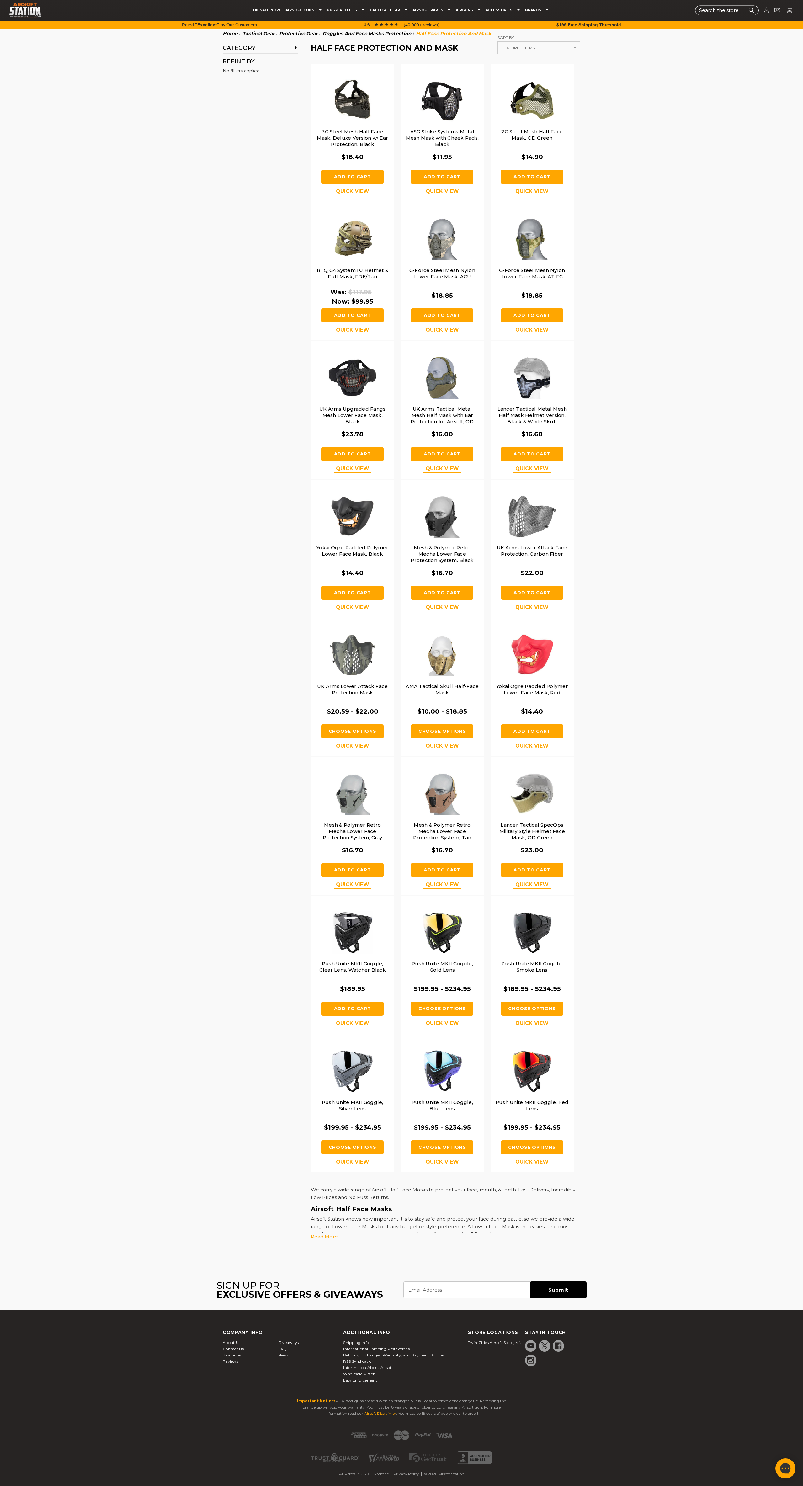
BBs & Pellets (342, 10)
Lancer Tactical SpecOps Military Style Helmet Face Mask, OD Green (532, 831)
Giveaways (288, 1342)
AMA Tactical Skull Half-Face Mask (442, 689)
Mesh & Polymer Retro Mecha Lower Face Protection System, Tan (442, 831)
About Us (231, 1342)
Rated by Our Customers (219, 24)
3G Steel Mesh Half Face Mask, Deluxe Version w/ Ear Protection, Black (352, 138)
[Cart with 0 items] (787, 10)
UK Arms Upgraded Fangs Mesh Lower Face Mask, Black (352, 415)
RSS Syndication (358, 1361)
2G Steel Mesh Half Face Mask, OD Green (532, 135)
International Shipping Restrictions (376, 1348)
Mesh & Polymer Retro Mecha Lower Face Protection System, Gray (352, 831)
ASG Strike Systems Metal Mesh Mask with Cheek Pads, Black (442, 138)
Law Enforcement (360, 1380)
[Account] (764, 10)
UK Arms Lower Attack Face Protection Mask (352, 689)
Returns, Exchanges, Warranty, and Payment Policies (393, 1355)
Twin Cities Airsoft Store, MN (495, 1342)
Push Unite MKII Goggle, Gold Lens (442, 967)
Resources (232, 1355)
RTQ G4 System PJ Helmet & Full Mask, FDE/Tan (352, 273)
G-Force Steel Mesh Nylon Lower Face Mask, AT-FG (532, 273)
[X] (544, 1345)
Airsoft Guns (300, 10)
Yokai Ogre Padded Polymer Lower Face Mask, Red (532, 689)
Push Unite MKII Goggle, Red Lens (532, 1105)
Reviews (230, 1361)
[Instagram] (530, 1360)
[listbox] (538, 47)
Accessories (499, 10)
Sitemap (381, 1474)
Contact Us (233, 1348)
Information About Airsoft (368, 1367)
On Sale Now (266, 10)
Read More (324, 1237)
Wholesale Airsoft (359, 1373)
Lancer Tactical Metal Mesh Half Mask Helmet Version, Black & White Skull (532, 415)
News (283, 1355)
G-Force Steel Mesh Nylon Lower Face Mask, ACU (442, 273)
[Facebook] (558, 1345)
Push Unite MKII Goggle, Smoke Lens (532, 967)
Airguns (465, 10)
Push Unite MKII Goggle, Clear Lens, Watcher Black (352, 967)
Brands (533, 10)
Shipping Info (356, 1342)
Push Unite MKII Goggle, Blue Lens (442, 1105)
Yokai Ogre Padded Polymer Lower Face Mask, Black (352, 551)
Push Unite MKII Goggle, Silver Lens (352, 1105)
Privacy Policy (406, 1474)
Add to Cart (352, 176)
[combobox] (727, 10)
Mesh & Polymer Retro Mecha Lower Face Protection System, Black (442, 554)
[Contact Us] (774, 10)
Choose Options (352, 731)
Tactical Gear (385, 10)
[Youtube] (530, 1345)
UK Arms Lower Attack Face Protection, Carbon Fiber (532, 551)
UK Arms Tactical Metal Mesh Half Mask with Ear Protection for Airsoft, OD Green (442, 418)
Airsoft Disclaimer (380, 1413)
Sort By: (506, 37)
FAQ (282, 1348)
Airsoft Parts (428, 10)
